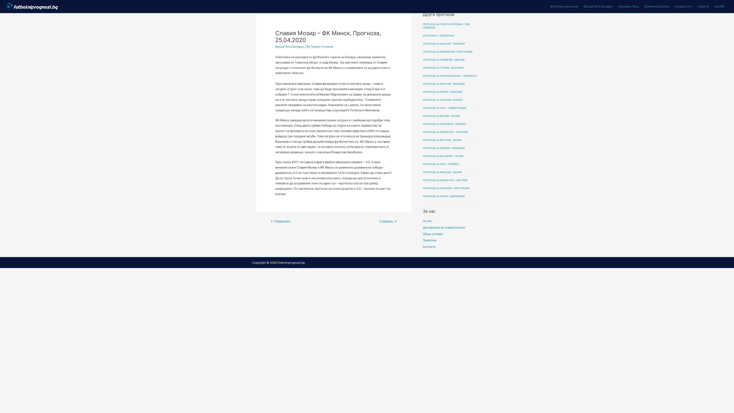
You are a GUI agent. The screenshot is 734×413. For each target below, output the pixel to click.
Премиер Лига (628, 6)
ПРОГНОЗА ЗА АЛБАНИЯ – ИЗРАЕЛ (443, 99)
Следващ (388, 221)
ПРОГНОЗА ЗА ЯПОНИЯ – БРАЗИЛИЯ (444, 148)
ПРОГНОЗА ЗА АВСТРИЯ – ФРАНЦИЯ (444, 83)
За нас (427, 221)
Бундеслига (683, 6)
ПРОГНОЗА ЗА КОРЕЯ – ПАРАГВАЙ (442, 91)
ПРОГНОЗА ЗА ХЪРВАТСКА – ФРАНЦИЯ (445, 132)
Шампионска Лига (657, 6)
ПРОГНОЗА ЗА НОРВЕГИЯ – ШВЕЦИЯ (443, 59)
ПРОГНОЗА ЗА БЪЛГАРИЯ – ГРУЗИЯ (443, 156)
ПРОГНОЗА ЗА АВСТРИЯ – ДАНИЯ (442, 140)
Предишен (280, 221)
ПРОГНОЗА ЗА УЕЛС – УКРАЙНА (441, 164)
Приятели (429, 240)
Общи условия (433, 234)
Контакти (429, 247)
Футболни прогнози (564, 6)
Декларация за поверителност (444, 227)
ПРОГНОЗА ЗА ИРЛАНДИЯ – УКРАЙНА (444, 124)
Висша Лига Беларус (598, 6)
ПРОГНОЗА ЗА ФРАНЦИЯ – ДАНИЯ (442, 172)
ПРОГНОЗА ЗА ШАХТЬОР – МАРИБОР (444, 43)
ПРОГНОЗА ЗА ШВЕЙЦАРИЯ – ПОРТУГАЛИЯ (447, 51)
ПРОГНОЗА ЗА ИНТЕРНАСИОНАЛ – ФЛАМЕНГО (450, 75)
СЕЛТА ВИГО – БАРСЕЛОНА (438, 35)
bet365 (719, 6)
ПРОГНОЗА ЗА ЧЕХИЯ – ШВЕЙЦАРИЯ (444, 196)
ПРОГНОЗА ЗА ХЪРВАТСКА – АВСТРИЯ (445, 180)
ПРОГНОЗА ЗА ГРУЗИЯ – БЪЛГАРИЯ (443, 67)
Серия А (703, 6)
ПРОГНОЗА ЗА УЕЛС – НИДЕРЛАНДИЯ (444, 108)
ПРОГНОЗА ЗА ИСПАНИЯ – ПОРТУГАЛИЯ (446, 188)
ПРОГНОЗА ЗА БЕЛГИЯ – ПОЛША (441, 116)
